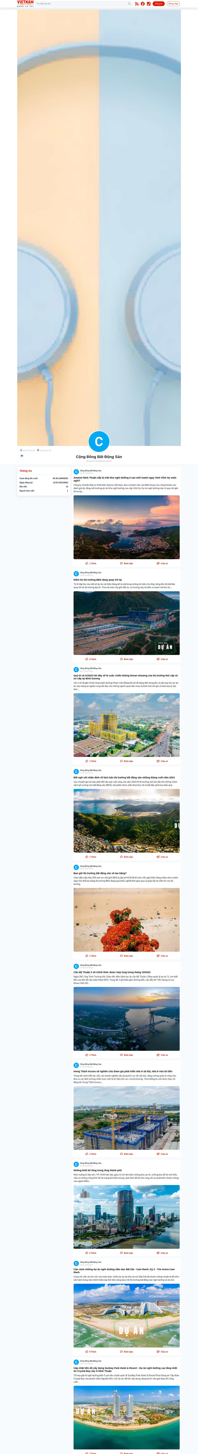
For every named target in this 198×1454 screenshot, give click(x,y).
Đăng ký (158, 4)
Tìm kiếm (129, 3)
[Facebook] (143, 4)
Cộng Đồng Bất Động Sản (90, 471)
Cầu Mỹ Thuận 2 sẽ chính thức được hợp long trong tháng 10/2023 (112, 972)
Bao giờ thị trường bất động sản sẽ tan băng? (100, 873)
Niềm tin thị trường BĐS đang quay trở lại (98, 579)
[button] (162, 563)
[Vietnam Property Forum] (25, 3)
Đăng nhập (173, 4)
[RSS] (137, 4)
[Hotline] (149, 4)
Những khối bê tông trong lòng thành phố (98, 1170)
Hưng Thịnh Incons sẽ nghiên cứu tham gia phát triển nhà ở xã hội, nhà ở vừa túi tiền (123, 1071)
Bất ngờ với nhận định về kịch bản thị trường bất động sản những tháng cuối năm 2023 (124, 777)
